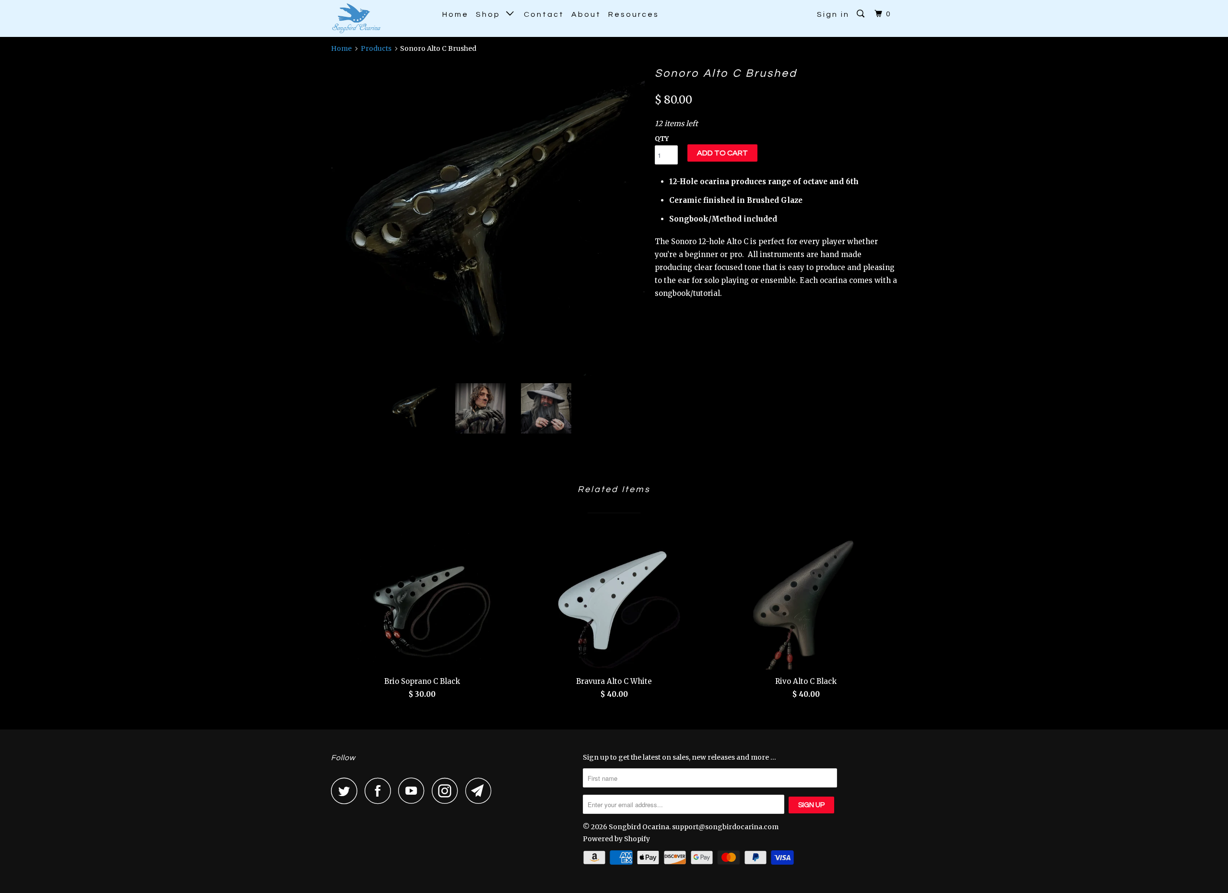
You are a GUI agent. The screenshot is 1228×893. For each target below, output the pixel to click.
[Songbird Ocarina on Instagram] (447, 790)
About (586, 14)
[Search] (862, 14)
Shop (491, 14)
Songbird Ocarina (639, 826)
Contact (544, 14)
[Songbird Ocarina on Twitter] (347, 790)
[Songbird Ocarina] (380, 18)
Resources (633, 14)
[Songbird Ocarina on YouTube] (414, 790)
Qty (662, 139)
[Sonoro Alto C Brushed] (488, 219)
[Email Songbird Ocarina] (481, 790)
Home (455, 14)
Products (376, 48)
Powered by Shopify (616, 838)
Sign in (833, 14)
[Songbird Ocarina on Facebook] (380, 790)
